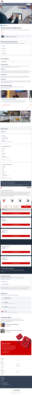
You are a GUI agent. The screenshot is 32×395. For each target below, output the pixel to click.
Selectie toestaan (16, 206)
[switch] (12, 201)
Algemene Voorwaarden (14, 393)
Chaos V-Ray (18, 363)
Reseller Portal (3, 372)
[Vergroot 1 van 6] (9, 111)
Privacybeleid (18, 371)
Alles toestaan (26, 206)
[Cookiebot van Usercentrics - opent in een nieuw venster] (27, 187)
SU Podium (2, 367)
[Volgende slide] (3, 108)
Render (2, 362)
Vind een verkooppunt (17, 213)
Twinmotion (2, 366)
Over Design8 (2, 371)
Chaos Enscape (3, 363)
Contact (17, 372)
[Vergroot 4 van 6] (9, 117)
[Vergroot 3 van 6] (30, 111)
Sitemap (19, 393)
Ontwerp (2, 358)
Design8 (2, 369)
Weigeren (5, 206)
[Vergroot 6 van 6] (30, 117)
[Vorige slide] (1, 108)
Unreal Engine (18, 366)
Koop (29, 4)
